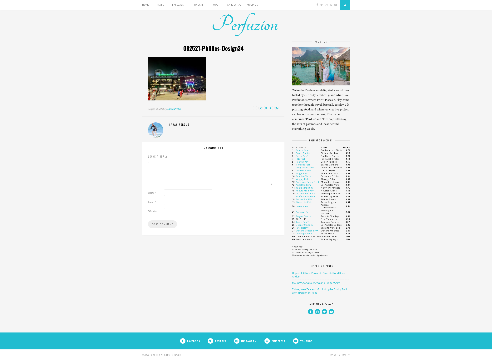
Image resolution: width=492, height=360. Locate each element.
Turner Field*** (304, 199)
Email (152, 202)
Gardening (234, 4)
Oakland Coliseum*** (307, 230)
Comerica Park (303, 170)
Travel (159, 4)
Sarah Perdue (174, 109)
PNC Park (300, 158)
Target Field (302, 173)
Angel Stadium (303, 184)
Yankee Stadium (304, 187)
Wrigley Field (302, 179)
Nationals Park (303, 211)
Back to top (338, 354)
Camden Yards (303, 176)
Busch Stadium (303, 153)
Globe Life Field (304, 202)
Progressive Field (305, 167)
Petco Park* (302, 156)
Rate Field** (302, 227)
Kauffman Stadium (305, 196)
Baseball (178, 4)
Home (145, 4)
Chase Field (302, 206)
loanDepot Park (304, 233)
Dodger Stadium (304, 224)
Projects (198, 4)
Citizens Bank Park (305, 193)
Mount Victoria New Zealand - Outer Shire (316, 283)
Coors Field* (302, 222)
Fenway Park (302, 161)
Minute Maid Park (305, 190)
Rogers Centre (303, 216)
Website (152, 211)
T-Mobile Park (303, 164)
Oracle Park (302, 150)
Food (215, 4)
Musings (252, 4)
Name (152, 193)
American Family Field (307, 181)
